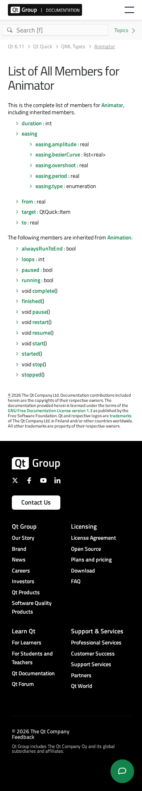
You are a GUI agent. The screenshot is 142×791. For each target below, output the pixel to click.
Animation (119, 237)
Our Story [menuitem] (23, 537)
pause (39, 311)
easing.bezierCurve (58, 154)
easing (29, 133)
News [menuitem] (19, 559)
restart (40, 322)
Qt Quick (42, 46)
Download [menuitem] (83, 570)
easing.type (49, 186)
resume (41, 332)
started (30, 353)
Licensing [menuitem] (84, 526)
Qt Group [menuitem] (24, 526)
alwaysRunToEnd (42, 248)
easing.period (51, 175)
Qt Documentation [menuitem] (33, 673)
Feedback (23, 736)
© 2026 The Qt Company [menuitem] (40, 731)
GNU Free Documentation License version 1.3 (50, 410)
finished (31, 301)
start (38, 343)
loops (28, 259)
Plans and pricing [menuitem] (91, 559)
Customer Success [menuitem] (93, 653)
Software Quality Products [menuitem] (32, 607)
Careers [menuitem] (21, 570)
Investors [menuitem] (23, 581)
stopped (31, 374)
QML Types (73, 46)
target (29, 211)
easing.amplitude (56, 144)
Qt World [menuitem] (81, 686)
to (24, 222)
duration (32, 123)
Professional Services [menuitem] (96, 642)
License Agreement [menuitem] (93, 537)
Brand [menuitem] (19, 548)
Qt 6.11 (16, 46)
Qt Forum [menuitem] (23, 684)
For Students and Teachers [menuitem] (32, 657)
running (31, 280)
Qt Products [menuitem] (26, 592)
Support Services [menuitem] (91, 664)
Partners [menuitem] (81, 675)
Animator (112, 105)
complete (43, 290)
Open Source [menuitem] (86, 548)
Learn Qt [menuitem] (24, 631)
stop (37, 364)
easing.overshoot (56, 165)
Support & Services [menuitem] (97, 631)
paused (30, 270)
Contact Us (36, 502)
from (27, 201)
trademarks (120, 415)
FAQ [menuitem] (75, 581)
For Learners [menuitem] (26, 642)
